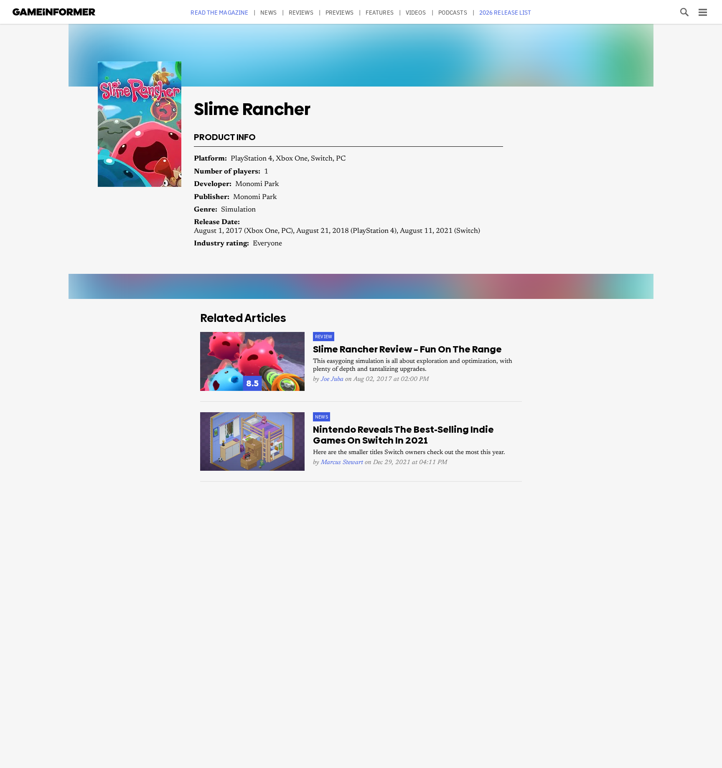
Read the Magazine (219, 12)
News (268, 12)
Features (380, 12)
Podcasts (452, 12)
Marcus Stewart (342, 462)
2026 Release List (505, 12)
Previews (339, 12)
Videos (416, 12)
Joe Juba (332, 379)
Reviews (301, 12)
